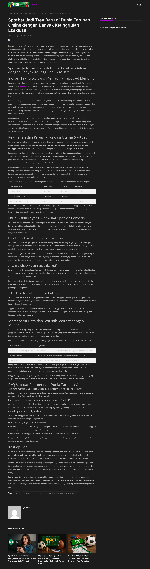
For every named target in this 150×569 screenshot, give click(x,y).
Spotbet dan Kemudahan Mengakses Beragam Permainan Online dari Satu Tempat (22, 558)
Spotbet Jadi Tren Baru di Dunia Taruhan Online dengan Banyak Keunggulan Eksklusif (50, 493)
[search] (137, 4)
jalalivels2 (27, 507)
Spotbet (16, 13)
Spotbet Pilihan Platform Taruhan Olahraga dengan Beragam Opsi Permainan (79, 558)
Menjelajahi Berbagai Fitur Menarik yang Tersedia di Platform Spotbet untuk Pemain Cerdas (51, 560)
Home (34, 5)
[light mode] (140, 4)
